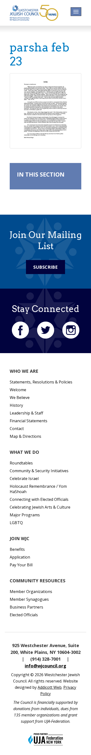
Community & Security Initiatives (39, 470)
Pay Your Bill (21, 565)
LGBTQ (16, 522)
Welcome (18, 389)
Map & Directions (25, 436)
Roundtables (21, 463)
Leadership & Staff (26, 413)
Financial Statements (28, 420)
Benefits (17, 549)
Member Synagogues (29, 599)
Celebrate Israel (24, 478)
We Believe (20, 397)
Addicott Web (50, 687)
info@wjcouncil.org (45, 666)
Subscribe (45, 267)
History (16, 405)
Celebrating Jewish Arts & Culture (40, 507)
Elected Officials (24, 614)
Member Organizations (31, 591)
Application (20, 557)
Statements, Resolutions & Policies (41, 382)
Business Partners (26, 607)
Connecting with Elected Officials (39, 499)
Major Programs (25, 515)
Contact (17, 428)
